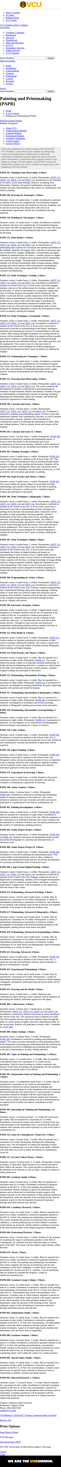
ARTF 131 (55, 177)
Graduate (10, 73)
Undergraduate (12, 71)
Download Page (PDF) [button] (10, 1442)
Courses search (12, 141)
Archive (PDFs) (13, 143)
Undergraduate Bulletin (16, 131)
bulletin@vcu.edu (8, 1410)
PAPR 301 (54, 481)
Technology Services (15, 48)
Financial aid (11, 40)
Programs (10, 81)
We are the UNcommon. (30, 1461)
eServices (10, 37)
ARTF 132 (5, 180)
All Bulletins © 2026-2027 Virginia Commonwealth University (28, 1415)
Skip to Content (13, 12)
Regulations (11, 68)
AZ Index (10, 15)
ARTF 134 (30, 180)
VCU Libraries (12, 53)
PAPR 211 (54, 637)
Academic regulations (15, 138)
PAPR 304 (54, 812)
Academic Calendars (15, 32)
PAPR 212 (40, 682)
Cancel (3, 1451)
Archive (9, 83)
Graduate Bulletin (14, 133)
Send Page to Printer (9, 1432)
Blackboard (11, 35)
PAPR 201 (54, 456)
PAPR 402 (54, 852)
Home (8, 66)
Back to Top (5, 1420)
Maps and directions (15, 43)
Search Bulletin (7, 58)
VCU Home (11, 20)
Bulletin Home (12, 18)
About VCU (11, 128)
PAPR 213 (40, 720)
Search (3, 88)
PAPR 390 (5, 1039)
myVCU (9, 45)
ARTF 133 (16, 180)
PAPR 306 (40, 700)
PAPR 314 (7, 837)
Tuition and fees (13, 50)
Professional (11, 76)
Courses (9, 78)
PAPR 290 (55, 436)
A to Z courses (12, 113)
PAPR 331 (54, 957)
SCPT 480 (7, 1027)
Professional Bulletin (15, 136)
